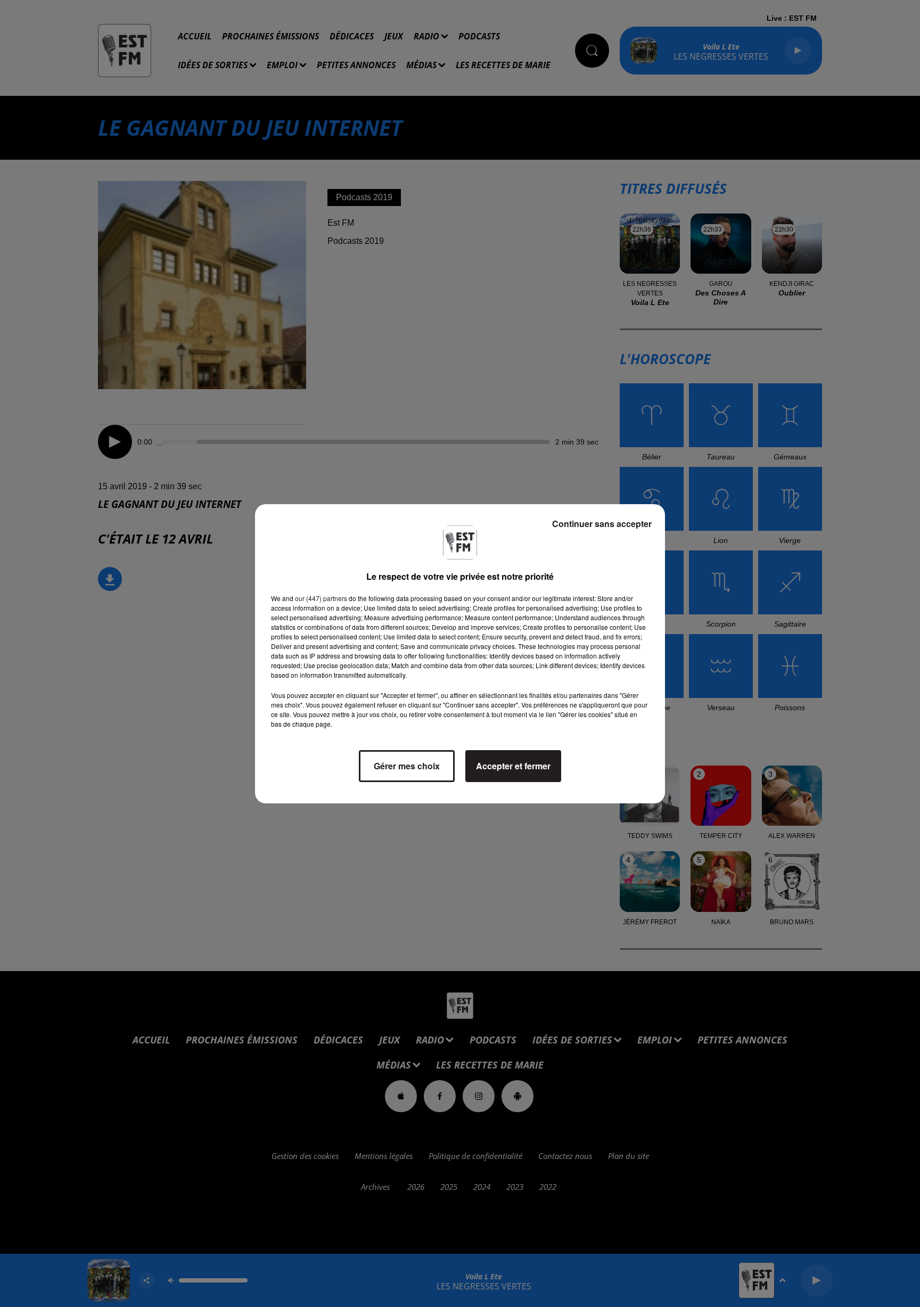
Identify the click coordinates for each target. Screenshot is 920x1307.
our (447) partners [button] (321, 598)
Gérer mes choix (407, 766)
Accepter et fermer (513, 766)
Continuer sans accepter (602, 523)
